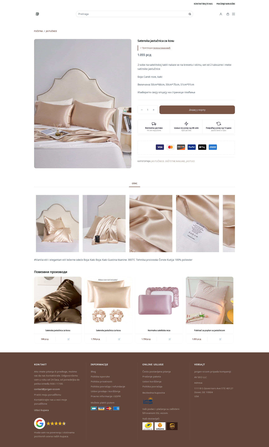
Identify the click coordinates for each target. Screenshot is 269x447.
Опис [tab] (134, 183)
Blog (93, 371)
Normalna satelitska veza (159, 330)
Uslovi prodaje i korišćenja (105, 391)
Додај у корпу (197, 109)
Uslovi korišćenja (151, 381)
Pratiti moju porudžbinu (47, 394)
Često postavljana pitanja (156, 371)
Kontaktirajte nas (203, 3)
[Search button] (190, 14)
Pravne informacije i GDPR (106, 396)
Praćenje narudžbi (226, 3)
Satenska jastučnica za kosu (57, 330)
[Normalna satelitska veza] (159, 300)
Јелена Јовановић (161, 47)
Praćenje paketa (151, 376)
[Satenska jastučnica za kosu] (58, 300)
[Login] (221, 14)
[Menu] (233, 14)
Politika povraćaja (152, 386)
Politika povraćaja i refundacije (108, 386)
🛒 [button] (68, 339)
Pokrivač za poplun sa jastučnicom (209, 330)
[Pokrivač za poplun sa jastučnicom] (209, 300)
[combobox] (132, 14)
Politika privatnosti (101, 381)
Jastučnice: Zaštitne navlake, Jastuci (173, 161)
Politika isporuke (100, 376)
